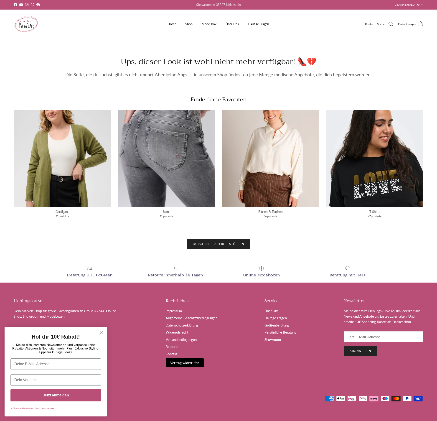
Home (172, 24)
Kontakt (171, 354)
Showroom (31, 316)
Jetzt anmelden (56, 395)
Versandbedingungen (181, 339)
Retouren (172, 346)
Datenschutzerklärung (182, 325)
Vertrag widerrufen (184, 363)
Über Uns (232, 24)
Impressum (174, 311)
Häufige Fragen (258, 24)
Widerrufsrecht (177, 332)
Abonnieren (360, 351)
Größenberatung (276, 325)
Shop (189, 24)
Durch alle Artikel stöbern (218, 244)
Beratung (226, 5)
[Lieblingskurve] (26, 24)
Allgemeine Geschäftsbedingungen (191, 318)
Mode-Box (209, 24)
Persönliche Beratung (280, 332)
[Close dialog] (101, 333)
